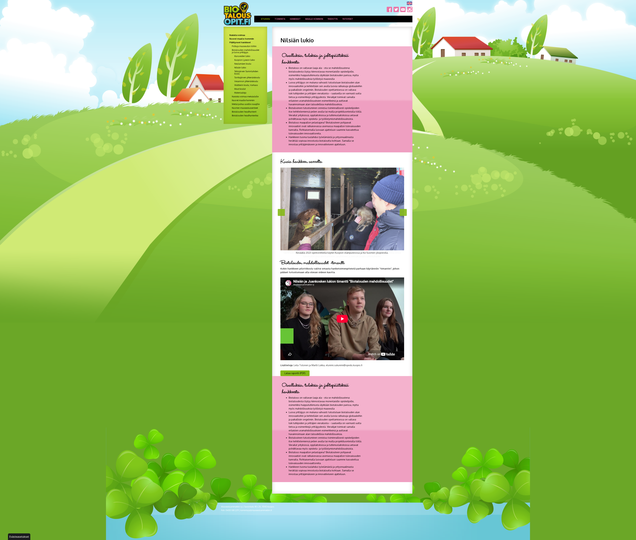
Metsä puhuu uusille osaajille (246, 104)
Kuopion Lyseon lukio (244, 60)
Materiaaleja (240, 92)
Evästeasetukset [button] (19, 536)
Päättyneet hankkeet (240, 42)
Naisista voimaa (237, 35)
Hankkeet (295, 19)
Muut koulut (240, 89)
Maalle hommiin (314, 19)
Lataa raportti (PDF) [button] (295, 373)
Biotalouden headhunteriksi (245, 115)
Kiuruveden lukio (242, 56)
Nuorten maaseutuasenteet (245, 108)
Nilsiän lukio (240, 67)
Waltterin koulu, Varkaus (246, 85)
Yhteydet (347, 19)
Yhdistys (333, 19)
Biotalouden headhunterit (244, 112)
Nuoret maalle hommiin (241, 38)
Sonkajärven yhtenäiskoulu (247, 77)
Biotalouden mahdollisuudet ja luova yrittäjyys (245, 51)
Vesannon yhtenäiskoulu (246, 81)
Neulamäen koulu (242, 64)
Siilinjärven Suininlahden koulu (246, 72)
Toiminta (280, 19)
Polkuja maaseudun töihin (244, 46)
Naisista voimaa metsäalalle (245, 96)
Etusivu (265, 19)
